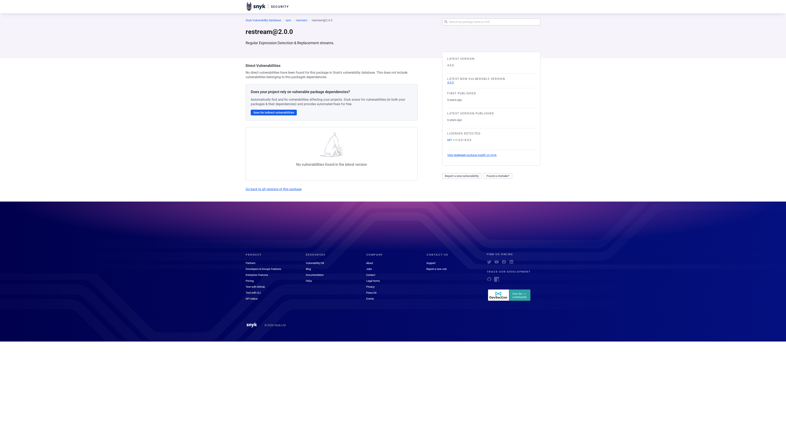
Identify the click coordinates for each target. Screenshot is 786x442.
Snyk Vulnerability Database (263, 20)
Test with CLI (253, 292)
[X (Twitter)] (489, 263)
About (369, 263)
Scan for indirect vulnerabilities (273, 112)
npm (288, 20)
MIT (449, 140)
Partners (250, 263)
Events (370, 298)
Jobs (369, 269)
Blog (308, 269)
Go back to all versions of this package (274, 189)
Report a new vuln (436, 269)
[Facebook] (503, 263)
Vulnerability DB (315, 263)
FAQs (309, 280)
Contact (370, 274)
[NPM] (496, 281)
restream (301, 20)
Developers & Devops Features (263, 269)
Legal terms (373, 280)
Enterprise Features (257, 274)
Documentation (315, 274)
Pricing (250, 280)
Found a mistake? (498, 176)
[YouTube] (496, 263)
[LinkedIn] (511, 263)
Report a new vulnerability (462, 176)
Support (430, 263)
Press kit (371, 292)
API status (252, 298)
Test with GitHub (255, 286)
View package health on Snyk (472, 155)
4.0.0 (450, 82)
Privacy (370, 286)
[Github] (489, 281)
